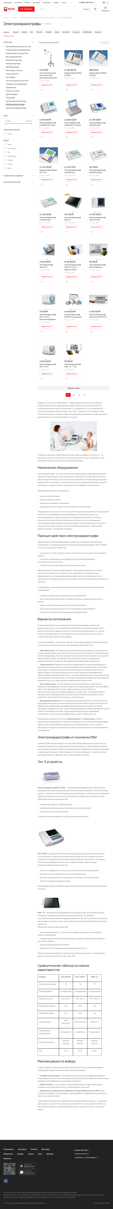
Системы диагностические (17, 80)
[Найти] (95, 9)
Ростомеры (10, 77)
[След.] (84, 395)
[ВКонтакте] (6, 1181)
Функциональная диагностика (18, 46)
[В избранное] (42, 90)
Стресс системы (12, 91)
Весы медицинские (14, 56)
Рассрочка (8, 1154)
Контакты (22, 1149)
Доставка (45, 1149)
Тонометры (10, 97)
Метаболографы (12, 67)
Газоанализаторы (13, 63)
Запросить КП (46, 85)
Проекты (7, 1158)
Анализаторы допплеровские (18, 50)
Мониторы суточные (14, 70)
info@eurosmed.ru (81, 1154)
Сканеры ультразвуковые (16, 84)
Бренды (50, 1154)
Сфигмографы (12, 94)
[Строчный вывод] (104, 42)
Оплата (34, 1149)
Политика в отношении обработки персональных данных (24, 1203)
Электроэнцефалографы (16, 108)
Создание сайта (99, 1203)
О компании (9, 1149)
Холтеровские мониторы (16, 101)
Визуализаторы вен (14, 60)
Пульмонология (12, 74)
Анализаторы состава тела (17, 53)
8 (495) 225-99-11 (86, 3)
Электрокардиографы (15, 104)
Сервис (20, 1154)
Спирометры (11, 87)
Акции (31, 1154)
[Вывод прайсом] (107, 42)
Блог (40, 1154)
